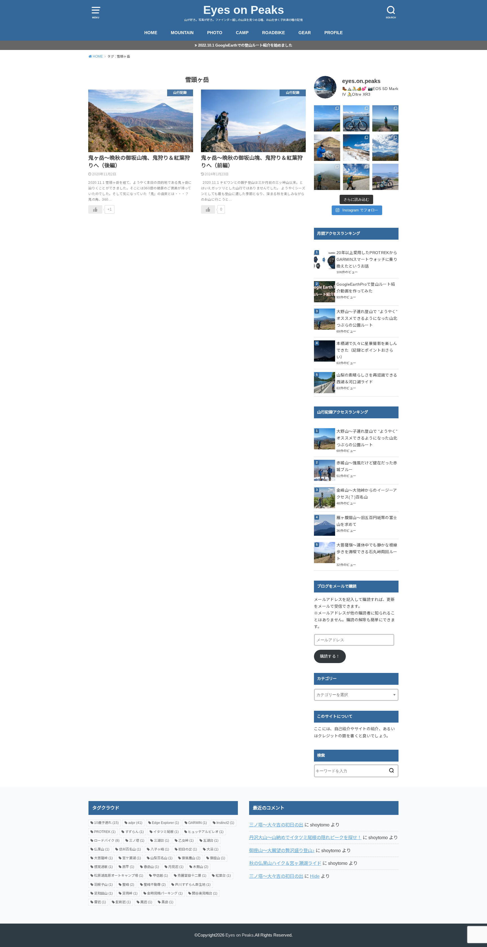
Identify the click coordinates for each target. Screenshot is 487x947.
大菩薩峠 (103, 858)
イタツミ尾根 (166, 832)
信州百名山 (130, 849)
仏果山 (101, 849)
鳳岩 (146, 902)
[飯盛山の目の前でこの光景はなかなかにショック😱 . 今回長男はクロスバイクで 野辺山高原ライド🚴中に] (327, 177)
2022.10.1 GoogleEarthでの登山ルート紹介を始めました (245, 45)
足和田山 (103, 893)
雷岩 (100, 902)
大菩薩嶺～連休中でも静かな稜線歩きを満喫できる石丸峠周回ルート (367, 552)
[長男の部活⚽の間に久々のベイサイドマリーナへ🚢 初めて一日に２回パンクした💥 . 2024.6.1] (356, 118)
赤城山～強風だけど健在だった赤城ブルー (367, 466)
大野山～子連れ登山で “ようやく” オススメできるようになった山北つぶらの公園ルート (367, 318)
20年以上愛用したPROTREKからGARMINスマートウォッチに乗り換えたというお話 (367, 259)
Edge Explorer (165, 823)
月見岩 (175, 867)
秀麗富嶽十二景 (192, 876)
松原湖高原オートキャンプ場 (118, 876)
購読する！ (330, 656)
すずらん (134, 832)
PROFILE (333, 32)
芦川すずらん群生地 (193, 885)
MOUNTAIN (182, 32)
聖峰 (128, 885)
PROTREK (105, 832)
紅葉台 (223, 876)
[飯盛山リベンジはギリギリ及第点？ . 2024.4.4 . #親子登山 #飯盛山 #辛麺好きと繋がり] (327, 147)
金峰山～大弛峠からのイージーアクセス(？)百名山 (367, 493)
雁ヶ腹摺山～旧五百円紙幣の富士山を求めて (367, 521)
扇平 (128, 867)
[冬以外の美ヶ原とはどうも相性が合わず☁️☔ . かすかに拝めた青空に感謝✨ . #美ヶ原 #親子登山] (356, 177)
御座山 (217, 858)
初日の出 (187, 849)
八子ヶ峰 (159, 849)
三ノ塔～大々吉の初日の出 (276, 824)
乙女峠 (186, 841)
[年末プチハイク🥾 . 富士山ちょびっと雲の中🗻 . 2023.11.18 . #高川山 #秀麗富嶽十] (385, 147)
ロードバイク (106, 841)
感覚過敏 (103, 867)
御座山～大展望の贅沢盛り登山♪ (282, 850)
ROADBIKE (273, 32)
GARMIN (197, 823)
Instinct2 (225, 823)
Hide (315, 876)
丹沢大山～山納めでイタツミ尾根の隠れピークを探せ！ (305, 837)
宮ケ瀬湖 (131, 858)
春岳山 (151, 867)
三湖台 (161, 841)
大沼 (212, 849)
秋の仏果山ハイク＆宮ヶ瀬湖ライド (285, 863)
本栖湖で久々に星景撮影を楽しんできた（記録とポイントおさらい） (367, 350)
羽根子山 (103, 885)
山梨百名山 (161, 858)
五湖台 (210, 841)
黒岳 (167, 902)
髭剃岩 (123, 902)
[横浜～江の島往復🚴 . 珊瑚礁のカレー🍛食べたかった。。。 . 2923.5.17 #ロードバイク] (385, 177)
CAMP (242, 32)
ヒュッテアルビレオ (205, 832)
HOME (150, 32)
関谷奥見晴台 (204, 893)
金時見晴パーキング (165, 893)
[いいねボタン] (95, 209)
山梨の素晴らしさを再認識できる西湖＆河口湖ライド (367, 378)
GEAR (304, 32)
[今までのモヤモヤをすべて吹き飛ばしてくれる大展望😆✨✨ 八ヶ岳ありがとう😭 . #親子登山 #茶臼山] (385, 118)
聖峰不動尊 (155, 885)
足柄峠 (130, 893)
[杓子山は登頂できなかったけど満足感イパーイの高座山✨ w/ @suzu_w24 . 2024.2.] (356, 147)
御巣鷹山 (191, 858)
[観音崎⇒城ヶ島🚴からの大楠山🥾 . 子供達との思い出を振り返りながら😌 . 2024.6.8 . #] (327, 118)
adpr (135, 823)
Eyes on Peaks (243, 9)
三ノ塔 (136, 841)
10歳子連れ (106, 823)
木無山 (200, 867)
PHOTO (214, 32)
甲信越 (160, 876)
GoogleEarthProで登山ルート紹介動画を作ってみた (366, 287)
